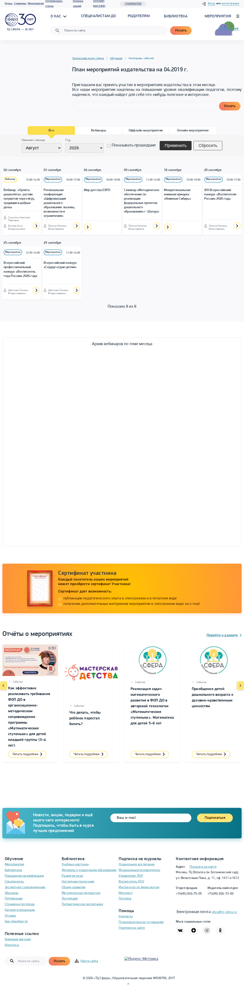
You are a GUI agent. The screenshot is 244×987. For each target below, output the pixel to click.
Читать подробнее (25, 754)
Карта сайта (89, 961)
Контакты (126, 916)
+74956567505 (133, 3)
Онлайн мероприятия (193, 130)
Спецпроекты (14, 881)
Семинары (20, 3)
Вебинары (98, 130)
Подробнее (36, 225)
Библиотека (176, 16)
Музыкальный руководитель (139, 870)
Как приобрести (16, 921)
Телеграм (207, 930)
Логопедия (70, 898)
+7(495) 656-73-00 (221, 894)
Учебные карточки (75, 864)
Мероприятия (36, 3)
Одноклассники (220, 930)
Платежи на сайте (132, 928)
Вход (211, 3)
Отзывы (10, 916)
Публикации (13, 898)
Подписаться (215, 818)
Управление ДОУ (131, 876)
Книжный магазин (18, 939)
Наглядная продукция (78, 881)
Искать (181, 30)
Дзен (193, 930)
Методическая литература (81, 893)
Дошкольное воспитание (137, 864)
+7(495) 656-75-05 (189, 894)
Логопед (125, 898)
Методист (126, 893)
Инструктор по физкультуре (139, 887)
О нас (56, 16)
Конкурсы (12, 945)
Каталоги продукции (20, 910)
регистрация (230, 3)
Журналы (12, 893)
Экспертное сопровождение (25, 887)
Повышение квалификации (24, 876)
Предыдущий (3, 685)
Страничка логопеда (20, 904)
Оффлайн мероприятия (146, 130)
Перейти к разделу (222, 635)
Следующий (240, 685)
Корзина (228, 29)
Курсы (8, 3)
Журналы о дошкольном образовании (89, 870)
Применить (176, 145)
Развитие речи (72, 876)
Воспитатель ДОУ (131, 881)
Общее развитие (74, 887)
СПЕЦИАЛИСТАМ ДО (98, 16)
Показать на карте (203, 867)
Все (51, 130)
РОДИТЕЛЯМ (139, 16)
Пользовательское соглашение (141, 922)
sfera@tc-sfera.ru (224, 912)
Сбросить (207, 145)
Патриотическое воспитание (82, 904)
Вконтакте (180, 930)
